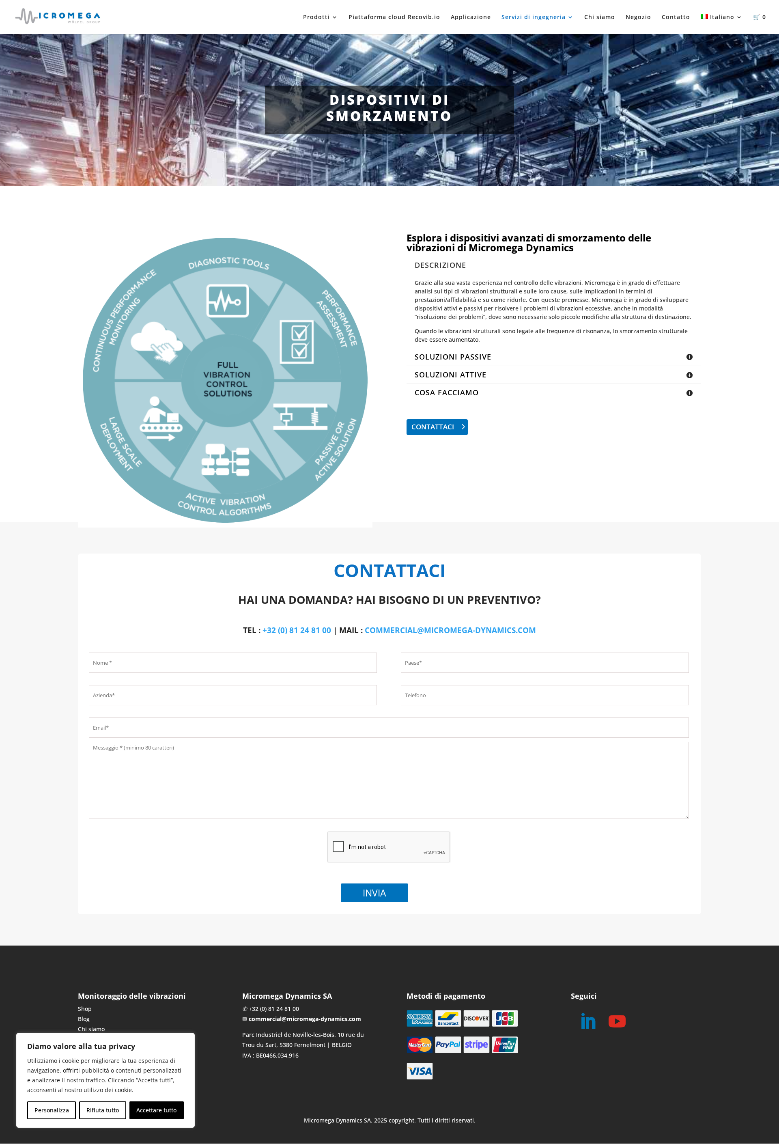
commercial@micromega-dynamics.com (450, 630)
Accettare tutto (156, 1110)
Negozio (638, 17)
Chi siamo (599, 17)
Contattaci (432, 426)
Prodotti (316, 17)
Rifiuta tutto (102, 1110)
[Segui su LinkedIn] (588, 1021)
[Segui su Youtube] (617, 1021)
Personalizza (51, 1110)
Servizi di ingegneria (533, 17)
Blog (84, 1019)
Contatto (676, 17)
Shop (85, 1009)
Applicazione (471, 17)
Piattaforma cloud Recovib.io (394, 17)
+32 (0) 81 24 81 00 (297, 630)
